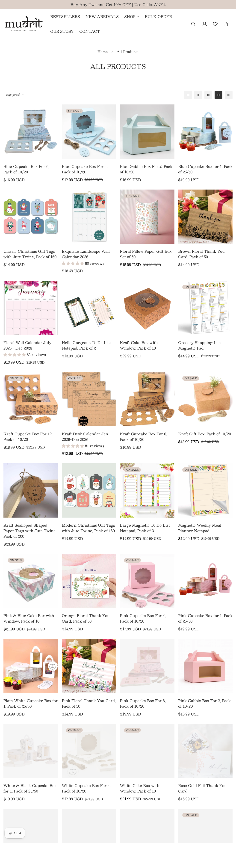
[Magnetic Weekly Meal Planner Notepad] (205, 490)
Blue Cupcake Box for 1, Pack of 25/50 (205, 169)
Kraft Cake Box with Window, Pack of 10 (139, 345)
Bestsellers (65, 16)
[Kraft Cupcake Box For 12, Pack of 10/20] (30, 399)
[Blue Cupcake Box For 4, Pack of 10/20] (89, 131)
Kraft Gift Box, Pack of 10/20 (204, 434)
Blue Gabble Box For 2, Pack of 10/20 (146, 169)
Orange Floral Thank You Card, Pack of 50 (86, 618)
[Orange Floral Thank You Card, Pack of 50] (89, 581)
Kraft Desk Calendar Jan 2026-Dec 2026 (85, 436)
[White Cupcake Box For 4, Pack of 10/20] (89, 751)
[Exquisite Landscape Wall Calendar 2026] (89, 217)
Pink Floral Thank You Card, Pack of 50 (89, 703)
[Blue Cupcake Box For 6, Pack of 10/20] (30, 131)
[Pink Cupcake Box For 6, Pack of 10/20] (147, 666)
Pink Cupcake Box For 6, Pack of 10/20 (143, 703)
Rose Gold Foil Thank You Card (202, 788)
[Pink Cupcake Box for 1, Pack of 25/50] (205, 581)
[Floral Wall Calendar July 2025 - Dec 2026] (30, 308)
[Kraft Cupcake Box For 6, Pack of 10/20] (147, 399)
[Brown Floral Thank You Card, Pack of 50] (205, 217)
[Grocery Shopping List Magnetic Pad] (205, 308)
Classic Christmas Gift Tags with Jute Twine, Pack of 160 (29, 254)
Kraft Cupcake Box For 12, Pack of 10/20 (28, 436)
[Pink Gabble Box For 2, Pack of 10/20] (205, 666)
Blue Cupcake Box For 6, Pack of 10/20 (26, 169)
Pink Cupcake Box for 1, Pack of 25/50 (205, 618)
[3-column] (208, 95)
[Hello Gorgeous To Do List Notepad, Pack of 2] (89, 308)
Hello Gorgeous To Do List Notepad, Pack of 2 (86, 345)
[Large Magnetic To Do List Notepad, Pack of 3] (147, 490)
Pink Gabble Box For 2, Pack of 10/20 (204, 703)
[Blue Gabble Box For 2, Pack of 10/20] (147, 131)
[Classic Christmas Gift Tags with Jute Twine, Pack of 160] (30, 217)
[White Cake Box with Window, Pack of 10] (147, 751)
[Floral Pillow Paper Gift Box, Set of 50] (147, 217)
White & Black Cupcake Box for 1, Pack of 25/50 (29, 788)
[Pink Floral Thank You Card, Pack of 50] (89, 666)
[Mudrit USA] (23, 24)
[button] (226, 24)
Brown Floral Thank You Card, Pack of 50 (201, 254)
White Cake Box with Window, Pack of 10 (139, 788)
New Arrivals (102, 16)
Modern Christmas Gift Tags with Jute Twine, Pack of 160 (88, 528)
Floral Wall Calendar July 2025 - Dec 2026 (27, 345)
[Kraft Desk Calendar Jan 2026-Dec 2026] (89, 399)
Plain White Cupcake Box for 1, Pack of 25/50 (30, 703)
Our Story (62, 31)
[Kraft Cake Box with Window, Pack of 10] (147, 308)
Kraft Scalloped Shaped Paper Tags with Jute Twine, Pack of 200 (29, 530)
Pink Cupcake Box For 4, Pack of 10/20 (143, 618)
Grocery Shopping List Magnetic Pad (199, 345)
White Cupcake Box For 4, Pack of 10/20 (86, 788)
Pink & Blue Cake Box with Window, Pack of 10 (28, 618)
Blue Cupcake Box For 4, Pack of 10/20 (85, 169)
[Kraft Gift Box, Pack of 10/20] (205, 399)
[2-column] (198, 95)
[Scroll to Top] (227, 818)
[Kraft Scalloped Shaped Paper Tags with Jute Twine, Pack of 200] (30, 490)
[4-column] (218, 95)
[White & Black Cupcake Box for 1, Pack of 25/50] (30, 751)
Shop (130, 16)
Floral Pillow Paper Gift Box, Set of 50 (146, 254)
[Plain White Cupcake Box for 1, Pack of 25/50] (30, 666)
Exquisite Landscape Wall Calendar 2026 (86, 254)
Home (102, 51)
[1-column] (188, 95)
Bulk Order (158, 16)
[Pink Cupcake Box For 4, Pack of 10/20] (147, 581)
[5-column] (229, 95)
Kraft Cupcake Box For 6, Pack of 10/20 (143, 436)
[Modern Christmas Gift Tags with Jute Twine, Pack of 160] (89, 490)
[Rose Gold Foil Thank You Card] (205, 751)
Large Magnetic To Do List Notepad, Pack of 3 (145, 528)
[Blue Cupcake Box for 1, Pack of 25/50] (205, 131)
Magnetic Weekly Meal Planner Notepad (199, 528)
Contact (89, 31)
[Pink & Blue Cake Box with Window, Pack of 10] (30, 581)
